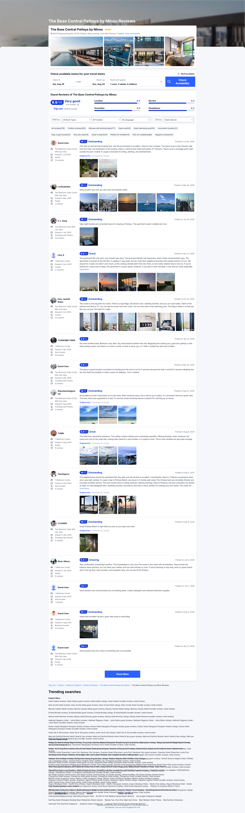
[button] (223, 4)
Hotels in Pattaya (90, 685)
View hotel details (132, 33)
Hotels (61, 685)
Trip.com (52, 685)
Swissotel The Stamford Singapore (62, 804)
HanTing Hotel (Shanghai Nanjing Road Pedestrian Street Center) (75, 800)
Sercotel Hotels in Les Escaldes (131, 790)
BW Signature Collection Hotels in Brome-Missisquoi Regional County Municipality (82, 790)
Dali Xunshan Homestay (173, 800)
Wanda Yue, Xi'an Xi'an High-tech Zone (121, 800)
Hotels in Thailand (73, 685)
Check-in (56, 80)
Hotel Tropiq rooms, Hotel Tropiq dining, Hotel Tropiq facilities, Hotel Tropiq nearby (82, 782)
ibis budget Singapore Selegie (148, 796)
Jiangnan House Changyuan (91, 804)
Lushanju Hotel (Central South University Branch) (125, 804)
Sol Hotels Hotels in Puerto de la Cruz (161, 790)
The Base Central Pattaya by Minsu (115, 685)
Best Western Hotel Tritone (150, 800)
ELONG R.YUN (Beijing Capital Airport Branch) (115, 796)
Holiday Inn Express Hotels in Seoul (165, 786)
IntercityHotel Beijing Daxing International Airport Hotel (71, 796)
